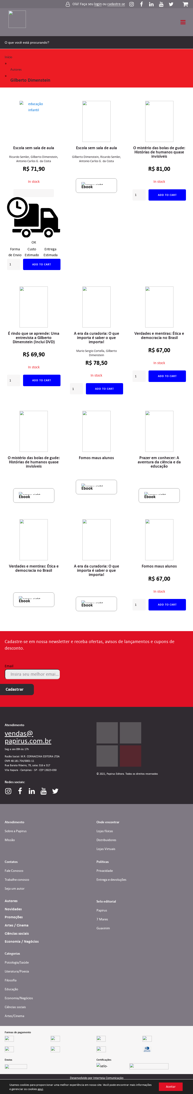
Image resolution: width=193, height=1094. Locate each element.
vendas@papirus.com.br (28, 736)
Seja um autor (14, 888)
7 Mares (102, 919)
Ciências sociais (17, 933)
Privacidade (104, 871)
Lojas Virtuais (105, 849)
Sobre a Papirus (16, 831)
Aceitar (171, 1087)
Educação (11, 989)
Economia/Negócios (19, 998)
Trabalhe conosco (17, 879)
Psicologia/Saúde (17, 962)
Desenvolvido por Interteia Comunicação (96, 1078)
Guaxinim (103, 928)
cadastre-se (116, 4)
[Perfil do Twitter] (171, 4)
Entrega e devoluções (111, 879)
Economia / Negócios (22, 941)
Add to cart (41, 264)
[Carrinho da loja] (185, 4)
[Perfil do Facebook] (144, 4)
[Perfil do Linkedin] (154, 4)
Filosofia (10, 980)
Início (8, 57)
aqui (40, 1089)
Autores (16, 69)
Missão (10, 840)
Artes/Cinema (14, 1016)
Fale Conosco (14, 871)
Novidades (13, 909)
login (98, 4)
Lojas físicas (104, 831)
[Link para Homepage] (20, 22)
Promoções (14, 917)
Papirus (101, 910)
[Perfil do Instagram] (134, 4)
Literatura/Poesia (17, 971)
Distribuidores (106, 840)
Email (9, 666)
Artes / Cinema (16, 925)
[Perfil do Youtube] (164, 4)
